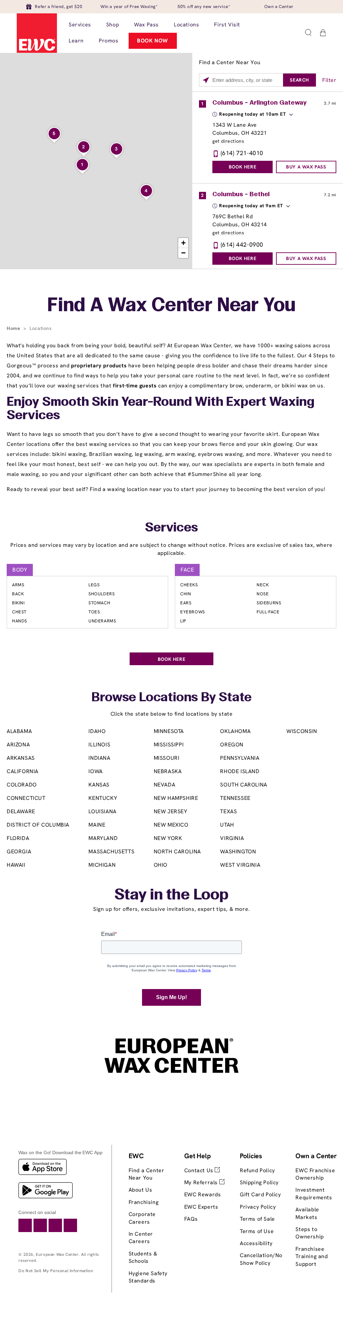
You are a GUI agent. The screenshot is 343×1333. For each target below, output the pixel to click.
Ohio (160, 864)
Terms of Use (257, 1231)
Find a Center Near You (146, 1174)
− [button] (183, 253)
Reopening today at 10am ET (252, 114)
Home (14, 328)
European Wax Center (57, 1254)
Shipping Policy (259, 1182)
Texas (228, 811)
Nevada (165, 784)
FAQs (191, 1218)
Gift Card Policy (260, 1194)
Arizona (18, 744)
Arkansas (21, 757)
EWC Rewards (202, 1194)
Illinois (99, 744)
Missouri (167, 757)
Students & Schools (143, 1257)
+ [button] (183, 243)
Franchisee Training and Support (311, 1256)
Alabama (19, 731)
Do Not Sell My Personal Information (55, 1271)
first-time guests (134, 385)
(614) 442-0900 (242, 244)
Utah (227, 824)
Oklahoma (235, 731)
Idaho (97, 731)
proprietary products (99, 365)
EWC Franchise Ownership (315, 1174)
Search (299, 80)
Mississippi (169, 744)
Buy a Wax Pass (306, 167)
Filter (329, 80)
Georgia (19, 851)
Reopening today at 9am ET (251, 206)
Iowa (95, 771)
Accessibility (256, 1243)
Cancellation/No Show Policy (261, 1259)
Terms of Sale (257, 1218)
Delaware (21, 811)
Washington (238, 851)
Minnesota (169, 731)
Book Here (242, 167)
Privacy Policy (258, 1206)
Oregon (232, 744)
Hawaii (16, 864)
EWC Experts (201, 1206)
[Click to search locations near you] (206, 80)
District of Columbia (38, 824)
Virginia (232, 838)
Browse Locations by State (171, 698)
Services (171, 528)
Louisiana (102, 811)
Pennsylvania (239, 757)
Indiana (99, 757)
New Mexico (171, 824)
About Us (140, 1189)
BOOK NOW (152, 40)
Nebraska (168, 771)
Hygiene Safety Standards (148, 1277)
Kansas (99, 784)
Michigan (102, 864)
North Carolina (177, 851)
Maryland (103, 838)
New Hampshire (176, 798)
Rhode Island (239, 771)
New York (168, 838)
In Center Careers (141, 1237)
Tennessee (235, 798)
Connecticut (26, 798)
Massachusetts (111, 851)
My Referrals (201, 1182)
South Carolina (243, 784)
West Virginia (240, 864)
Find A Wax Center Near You (171, 306)
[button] (308, 32)
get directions (228, 141)
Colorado (22, 784)
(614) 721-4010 (242, 153)
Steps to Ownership (309, 1233)
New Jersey (171, 811)
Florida (18, 838)
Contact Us (199, 1170)
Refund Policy (257, 1170)
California (23, 771)
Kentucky (102, 798)
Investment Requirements (313, 1193)
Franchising (144, 1202)
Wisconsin (301, 731)
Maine (96, 824)
